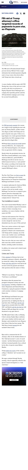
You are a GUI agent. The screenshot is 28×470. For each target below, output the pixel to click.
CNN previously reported (10, 125)
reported (15, 325)
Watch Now (23, 2)
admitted (8, 257)
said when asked (10, 263)
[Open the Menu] (2, 2)
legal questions (6, 284)
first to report (19, 175)
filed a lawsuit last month (15, 143)
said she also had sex (17, 307)
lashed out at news (11, 351)
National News (7, 13)
